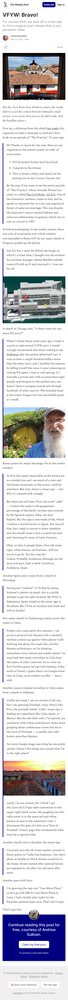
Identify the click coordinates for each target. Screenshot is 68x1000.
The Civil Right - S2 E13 (40, 194)
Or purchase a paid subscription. (34, 953)
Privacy (59, 973)
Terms (23, 976)
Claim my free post (34, 944)
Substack (18, 993)
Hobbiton (13, 354)
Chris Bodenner (19, 36)
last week (52, 128)
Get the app (50, 984)
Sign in (61, 4)
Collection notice (38, 976)
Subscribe (49, 4)
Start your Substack (25, 984)
